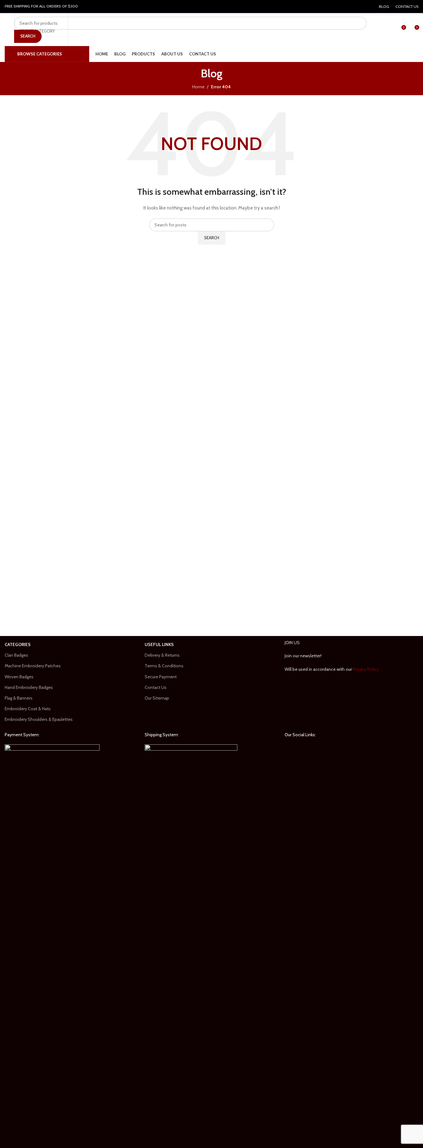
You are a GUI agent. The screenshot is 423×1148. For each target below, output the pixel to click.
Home (198, 87)
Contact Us (156, 687)
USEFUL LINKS (159, 644)
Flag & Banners (19, 698)
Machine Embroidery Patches (33, 666)
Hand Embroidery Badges (29, 687)
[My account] (381, 29)
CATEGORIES (18, 644)
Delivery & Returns (162, 655)
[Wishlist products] (389, 29)
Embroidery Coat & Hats (28, 708)
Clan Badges (16, 655)
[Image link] (52, 978)
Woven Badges (19, 677)
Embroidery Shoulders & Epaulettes (39, 719)
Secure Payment (161, 677)
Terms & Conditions (164, 666)
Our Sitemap (157, 698)
